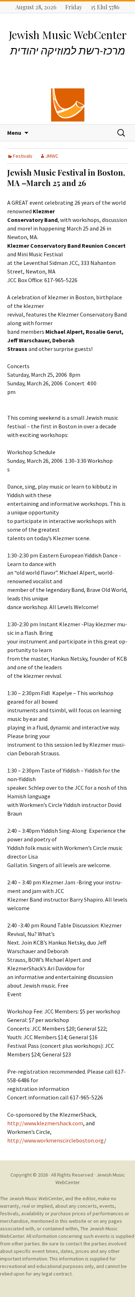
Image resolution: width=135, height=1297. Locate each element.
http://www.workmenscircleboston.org (55, 1140)
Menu (14, 132)
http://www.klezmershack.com (45, 1123)
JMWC (51, 156)
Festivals (22, 156)
